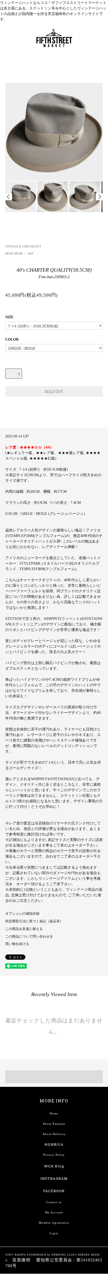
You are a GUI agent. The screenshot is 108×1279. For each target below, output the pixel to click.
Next (99, 196)
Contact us (54, 1202)
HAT (31, 253)
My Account (54, 1212)
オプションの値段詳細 (22, 913)
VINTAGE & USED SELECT (23, 246)
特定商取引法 (54, 1144)
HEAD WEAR (14, 253)
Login (54, 1233)
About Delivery (54, 1134)
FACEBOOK (54, 1190)
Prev (8, 196)
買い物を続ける (17, 944)
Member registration (54, 1222)
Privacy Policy (54, 1154)
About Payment (54, 1123)
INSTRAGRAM (54, 1178)
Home (54, 1113)
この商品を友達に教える (24, 929)
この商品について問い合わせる (29, 936)
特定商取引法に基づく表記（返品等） (34, 921)
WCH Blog (54, 1166)
